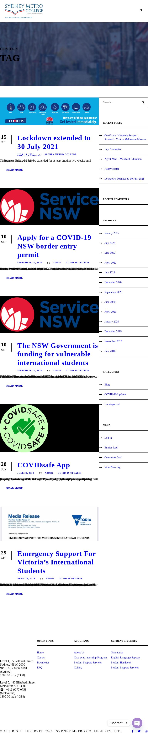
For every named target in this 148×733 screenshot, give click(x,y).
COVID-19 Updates (77, 262)
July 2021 (109, 272)
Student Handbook (121, 662)
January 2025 (111, 233)
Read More (14, 169)
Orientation (117, 652)
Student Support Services (88, 662)
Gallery (78, 667)
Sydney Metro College (61, 154)
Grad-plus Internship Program (90, 657)
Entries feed (111, 447)
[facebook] (133, 731)
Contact (41, 657)
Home (40, 652)
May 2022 (109, 252)
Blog (107, 384)
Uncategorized (112, 404)
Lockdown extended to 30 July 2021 (124, 178)
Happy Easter (111, 168)
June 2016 (109, 351)
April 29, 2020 (26, 578)
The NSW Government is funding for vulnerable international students (57, 354)
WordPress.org (112, 467)
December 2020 (113, 282)
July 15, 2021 (25, 154)
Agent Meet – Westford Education (123, 159)
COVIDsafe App (43, 465)
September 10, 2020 (29, 262)
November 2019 (113, 341)
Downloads (43, 662)
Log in (108, 437)
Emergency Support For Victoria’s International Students (56, 562)
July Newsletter (112, 149)
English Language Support (125, 657)
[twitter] (139, 731)
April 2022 (110, 262)
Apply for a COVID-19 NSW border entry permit (54, 246)
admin (57, 262)
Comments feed (112, 457)
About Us (79, 652)
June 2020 (109, 302)
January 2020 (111, 321)
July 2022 (109, 243)
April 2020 (110, 311)
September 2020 (113, 292)
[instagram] (146, 731)
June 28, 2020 (25, 473)
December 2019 (113, 331)
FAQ (39, 667)
